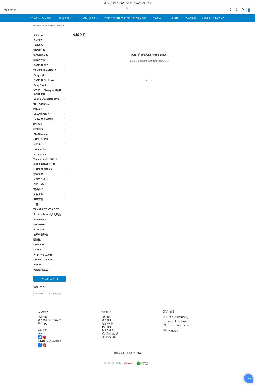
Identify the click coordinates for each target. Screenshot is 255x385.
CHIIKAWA (39, 244)
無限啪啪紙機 (40, 234)
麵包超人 (38, 109)
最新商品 (156, 18)
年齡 (35, 204)
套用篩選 (51, 279)
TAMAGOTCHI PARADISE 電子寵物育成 (125, 18)
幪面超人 (38, 124)
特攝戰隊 (38, 129)
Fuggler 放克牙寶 (42, 254)
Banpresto (39, 75)
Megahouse (40, 154)
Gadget (37, 249)
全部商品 (37, 25)
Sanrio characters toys (46, 99)
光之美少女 (39, 144)
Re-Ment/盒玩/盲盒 (43, 119)
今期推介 (38, 40)
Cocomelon (39, 149)
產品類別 (38, 199)
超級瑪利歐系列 (41, 269)
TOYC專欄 (190, 18)
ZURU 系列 (39, 184)
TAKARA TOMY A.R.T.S (46, 209)
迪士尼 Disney (41, 104)
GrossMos (39, 224)
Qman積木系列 (41, 114)
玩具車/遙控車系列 (43, 169)
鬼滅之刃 (60, 25)
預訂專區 (174, 18)
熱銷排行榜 (39, 50)
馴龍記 (37, 239)
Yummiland (39, 219)
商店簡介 (42, 316)
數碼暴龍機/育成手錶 (44, 164)
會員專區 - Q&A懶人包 (213, 18)
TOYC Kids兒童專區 (40, 18)
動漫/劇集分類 (66, 18)
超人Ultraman (40, 134)
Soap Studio (40, 85)
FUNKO (37, 264)
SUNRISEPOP (41, 139)
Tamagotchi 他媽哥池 (45, 159)
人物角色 (38, 194)
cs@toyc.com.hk (181, 325)
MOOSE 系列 (40, 179)
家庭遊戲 (38, 174)
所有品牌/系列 (89, 18)
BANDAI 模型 (40, 65)
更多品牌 (38, 189)
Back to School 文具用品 (47, 214)
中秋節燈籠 (39, 60)
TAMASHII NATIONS (44, 70)
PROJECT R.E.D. (42, 259)
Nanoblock (39, 229)
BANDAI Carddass (43, 80)
